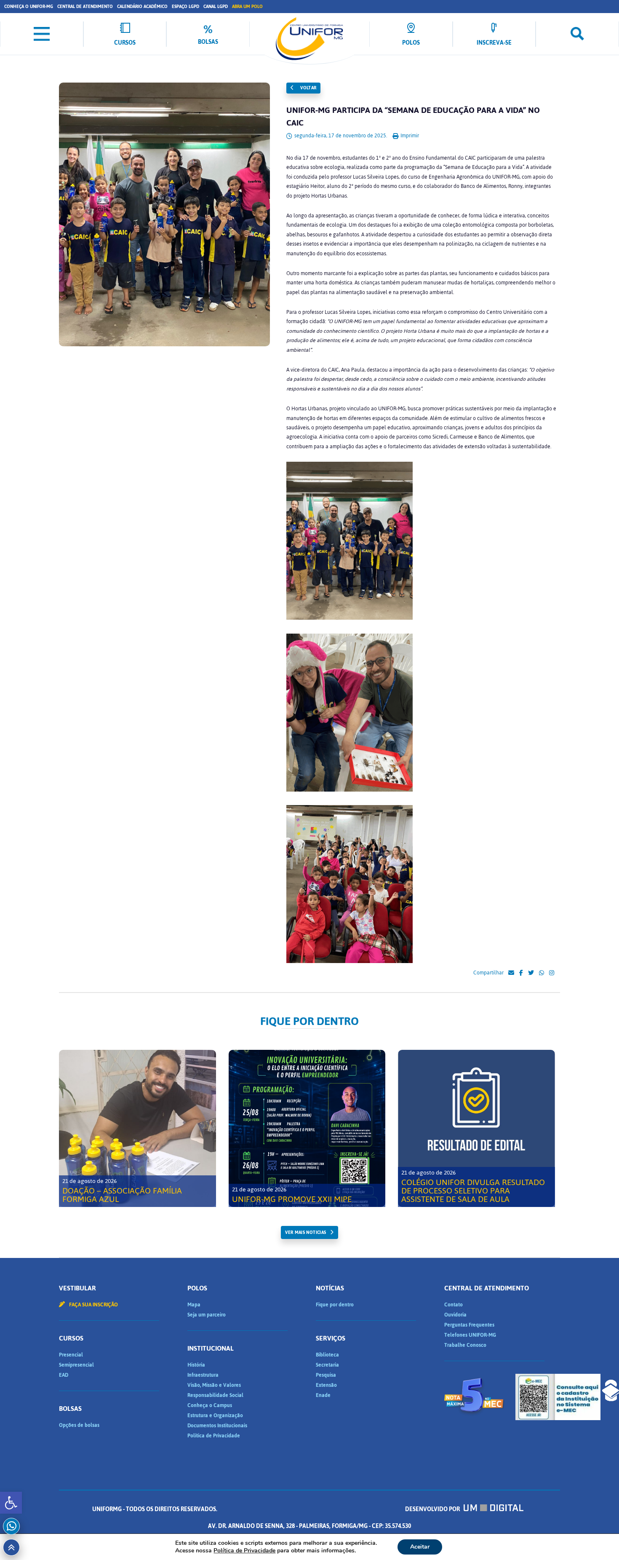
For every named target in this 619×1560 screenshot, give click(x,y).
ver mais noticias (305, 1232)
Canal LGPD (215, 6)
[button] (11, 1503)
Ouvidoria (455, 1315)
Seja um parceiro (206, 1315)
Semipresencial (76, 1365)
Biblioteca (327, 1355)
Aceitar (420, 1547)
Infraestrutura (203, 1375)
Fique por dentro (335, 1305)
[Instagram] (551, 973)
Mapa (193, 1305)
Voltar (308, 87)
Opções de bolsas (79, 1425)
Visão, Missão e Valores (214, 1385)
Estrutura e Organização (215, 1415)
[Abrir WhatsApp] (598, 1539)
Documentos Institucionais (217, 1426)
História (196, 1365)
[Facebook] (521, 973)
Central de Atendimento (85, 6)
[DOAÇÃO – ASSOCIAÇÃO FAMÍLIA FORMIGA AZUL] (137, 1128)
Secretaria (327, 1365)
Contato (453, 1305)
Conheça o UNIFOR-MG (28, 6)
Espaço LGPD (185, 6)
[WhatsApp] (541, 973)
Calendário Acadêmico (142, 6)
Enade (323, 1395)
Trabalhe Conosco (465, 1345)
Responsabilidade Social (215, 1395)
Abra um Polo (247, 6)
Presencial (71, 1355)
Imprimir (409, 136)
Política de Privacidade (213, 1436)
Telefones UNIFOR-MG (470, 1335)
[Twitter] (531, 973)
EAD (63, 1375)
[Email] (511, 973)
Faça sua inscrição (93, 1305)
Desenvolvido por (433, 1509)
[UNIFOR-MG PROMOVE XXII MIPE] (307, 1128)
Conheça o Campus (209, 1405)
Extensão (326, 1385)
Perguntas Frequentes (469, 1325)
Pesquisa (326, 1375)
